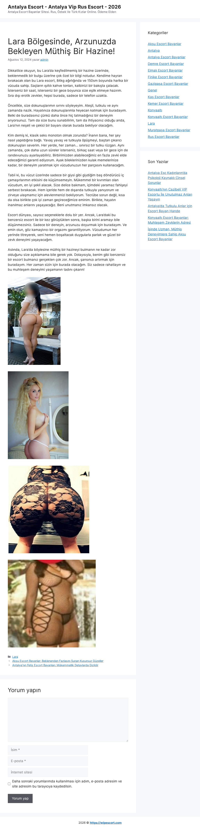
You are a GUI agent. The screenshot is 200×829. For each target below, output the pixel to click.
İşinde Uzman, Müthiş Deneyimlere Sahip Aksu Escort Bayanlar (167, 234)
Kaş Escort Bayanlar (163, 97)
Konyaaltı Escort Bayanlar (168, 117)
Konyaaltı (155, 110)
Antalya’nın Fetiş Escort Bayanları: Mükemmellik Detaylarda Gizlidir (55, 665)
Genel (152, 90)
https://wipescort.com (106, 823)
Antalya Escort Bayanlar (166, 57)
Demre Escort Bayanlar (166, 64)
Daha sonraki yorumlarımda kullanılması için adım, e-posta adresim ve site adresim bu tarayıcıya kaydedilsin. (67, 783)
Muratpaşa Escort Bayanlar (169, 130)
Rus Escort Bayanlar (163, 137)
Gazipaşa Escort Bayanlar (168, 84)
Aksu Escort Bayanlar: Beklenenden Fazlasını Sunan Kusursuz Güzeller (57, 660)
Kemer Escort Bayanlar (165, 104)
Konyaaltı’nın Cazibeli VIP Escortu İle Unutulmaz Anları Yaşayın (170, 194)
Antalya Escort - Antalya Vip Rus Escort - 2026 (64, 7)
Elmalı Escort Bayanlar (165, 70)
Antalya (154, 50)
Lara (15, 656)
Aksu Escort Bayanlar (164, 44)
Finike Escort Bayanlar (165, 77)
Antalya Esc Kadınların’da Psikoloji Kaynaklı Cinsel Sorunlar (167, 178)
